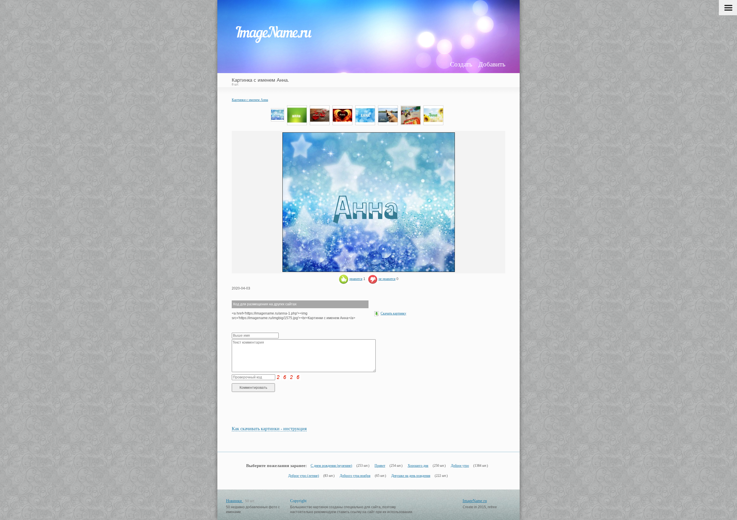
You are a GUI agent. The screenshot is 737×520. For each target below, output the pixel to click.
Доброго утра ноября (355, 476)
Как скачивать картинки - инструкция (269, 428)
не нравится (387, 279)
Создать (461, 64)
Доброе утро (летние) (303, 476)
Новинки (234, 501)
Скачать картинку (393, 313)
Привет (380, 466)
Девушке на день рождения (410, 476)
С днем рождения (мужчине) (331, 466)
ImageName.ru (475, 501)
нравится (355, 279)
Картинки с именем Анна (250, 100)
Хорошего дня (418, 466)
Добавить (491, 64)
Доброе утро (460, 466)
